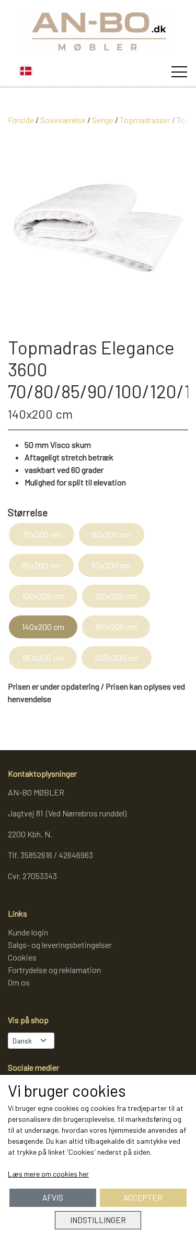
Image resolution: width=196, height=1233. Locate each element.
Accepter (143, 1197)
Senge (102, 120)
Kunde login (28, 932)
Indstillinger (98, 1220)
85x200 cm (41, 565)
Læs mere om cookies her (48, 1173)
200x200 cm (117, 657)
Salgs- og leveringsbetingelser (60, 945)
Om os (19, 982)
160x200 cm (116, 627)
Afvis (52, 1197)
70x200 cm (41, 534)
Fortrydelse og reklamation (54, 970)
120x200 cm (116, 596)
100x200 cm (43, 596)
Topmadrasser (145, 120)
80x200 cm (111, 534)
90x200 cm (111, 565)
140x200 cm (43, 627)
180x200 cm (43, 657)
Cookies (22, 957)
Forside (21, 120)
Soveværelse (63, 120)
